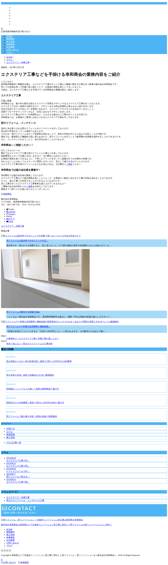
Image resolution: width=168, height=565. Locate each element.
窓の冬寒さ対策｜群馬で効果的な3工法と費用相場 (30, 375)
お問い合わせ (18, 21)
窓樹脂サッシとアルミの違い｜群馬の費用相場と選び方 (32, 389)
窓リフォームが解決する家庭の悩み (23, 312)
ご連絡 (29, 186)
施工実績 (16, 13)
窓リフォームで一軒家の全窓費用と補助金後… (28, 326)
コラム (9, 431)
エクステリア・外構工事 (17, 62)
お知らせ (10, 428)
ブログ (15, 24)
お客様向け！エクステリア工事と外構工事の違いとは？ (32, 338)
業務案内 (16, 10)
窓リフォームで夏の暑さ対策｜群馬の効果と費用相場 (31, 416)
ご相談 (69, 164)
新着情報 (10, 434)
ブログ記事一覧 (13, 443)
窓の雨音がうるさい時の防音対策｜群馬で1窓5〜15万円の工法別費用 (39, 361)
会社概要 (16, 18)
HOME (15, 8)
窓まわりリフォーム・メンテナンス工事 (25, 500)
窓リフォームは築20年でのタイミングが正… (27, 241)
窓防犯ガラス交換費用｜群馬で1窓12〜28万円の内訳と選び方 (35, 403)
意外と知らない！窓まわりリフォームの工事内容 (29, 344)
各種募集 (16, 16)
